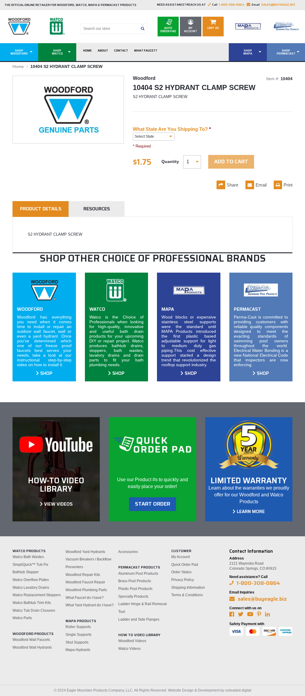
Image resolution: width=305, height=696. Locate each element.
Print (288, 184)
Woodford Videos (132, 641)
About (103, 50)
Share (232, 184)
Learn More (251, 511)
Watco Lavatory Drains (31, 587)
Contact (121, 50)
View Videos (58, 504)
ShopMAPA (247, 52)
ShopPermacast (286, 52)
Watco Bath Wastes (28, 557)
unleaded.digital (238, 690)
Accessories (128, 552)
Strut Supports (77, 642)
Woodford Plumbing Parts (86, 590)
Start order (152, 504)
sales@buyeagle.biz (278, 4)
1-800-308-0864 (232, 4)
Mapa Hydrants (78, 650)
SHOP (46, 373)
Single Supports (78, 635)
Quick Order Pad (184, 565)
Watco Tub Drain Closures (34, 610)
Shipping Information (188, 587)
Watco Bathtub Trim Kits (32, 603)
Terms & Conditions (187, 595)
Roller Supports (78, 627)
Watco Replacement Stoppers (37, 595)
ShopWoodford (19, 52)
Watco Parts (22, 618)
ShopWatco (57, 52)
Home (87, 50)
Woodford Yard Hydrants (85, 552)
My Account (180, 557)
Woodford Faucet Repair (85, 582)
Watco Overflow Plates (31, 580)
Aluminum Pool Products (138, 573)
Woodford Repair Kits (83, 575)
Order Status (181, 572)
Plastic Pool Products (135, 589)
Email (261, 184)
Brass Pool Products (134, 581)
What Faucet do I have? (85, 598)
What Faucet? (145, 50)
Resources (96, 208)
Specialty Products (133, 596)
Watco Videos (129, 649)
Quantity (170, 161)
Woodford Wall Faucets (31, 640)
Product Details (40, 208)
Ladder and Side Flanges (138, 619)
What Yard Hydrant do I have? (90, 605)
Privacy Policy (182, 580)
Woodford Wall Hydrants (32, 647)
